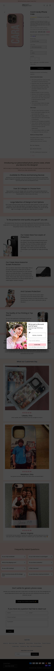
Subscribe (37, 344)
